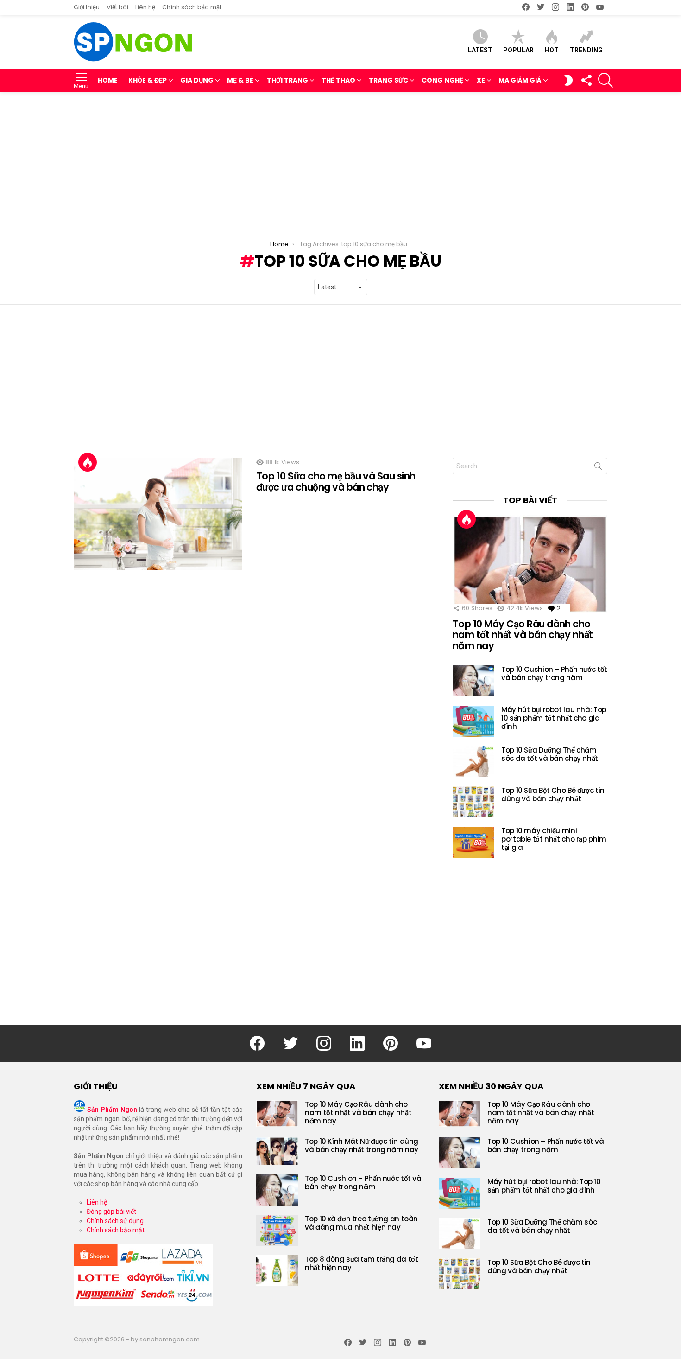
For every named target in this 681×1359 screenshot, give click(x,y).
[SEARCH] (605, 80)
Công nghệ (442, 80)
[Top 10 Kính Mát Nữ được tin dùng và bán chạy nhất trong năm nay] (277, 1151)
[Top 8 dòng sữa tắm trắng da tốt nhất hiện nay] (277, 1270)
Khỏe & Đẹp (147, 80)
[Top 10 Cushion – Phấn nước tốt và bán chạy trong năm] (473, 680)
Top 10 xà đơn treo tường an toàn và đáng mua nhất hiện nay (361, 1223)
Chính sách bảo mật (191, 7)
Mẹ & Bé (240, 80)
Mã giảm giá (520, 80)
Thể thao (338, 80)
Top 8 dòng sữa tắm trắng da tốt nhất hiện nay (361, 1263)
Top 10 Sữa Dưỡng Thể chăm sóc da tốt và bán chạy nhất (549, 754)
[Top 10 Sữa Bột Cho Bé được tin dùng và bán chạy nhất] (473, 801)
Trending (586, 50)
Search (598, 468)
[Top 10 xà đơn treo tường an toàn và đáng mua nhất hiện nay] (277, 1230)
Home (108, 80)
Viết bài (117, 7)
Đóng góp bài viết (111, 1211)
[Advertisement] (340, 161)
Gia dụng (197, 80)
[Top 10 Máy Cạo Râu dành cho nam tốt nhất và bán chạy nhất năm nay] (530, 564)
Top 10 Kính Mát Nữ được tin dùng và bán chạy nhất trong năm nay (361, 1145)
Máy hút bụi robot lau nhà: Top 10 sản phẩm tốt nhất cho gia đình (553, 718)
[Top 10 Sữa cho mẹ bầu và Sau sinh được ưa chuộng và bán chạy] (158, 514)
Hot (552, 50)
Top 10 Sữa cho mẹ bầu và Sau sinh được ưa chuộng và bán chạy (336, 481)
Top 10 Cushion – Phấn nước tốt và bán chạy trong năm (554, 673)
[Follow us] (586, 80)
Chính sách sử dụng (115, 1221)
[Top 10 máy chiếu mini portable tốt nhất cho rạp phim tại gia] (473, 842)
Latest (480, 50)
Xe (481, 80)
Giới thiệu (87, 7)
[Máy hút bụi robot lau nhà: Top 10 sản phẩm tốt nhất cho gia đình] (473, 721)
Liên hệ (145, 7)
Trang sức (388, 80)
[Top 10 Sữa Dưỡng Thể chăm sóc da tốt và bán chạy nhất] (473, 761)
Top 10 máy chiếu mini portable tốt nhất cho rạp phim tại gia (553, 839)
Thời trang (287, 80)
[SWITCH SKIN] (568, 80)
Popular (518, 50)
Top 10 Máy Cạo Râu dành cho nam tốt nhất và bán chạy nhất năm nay (523, 634)
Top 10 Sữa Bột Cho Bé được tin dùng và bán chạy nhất (553, 794)
